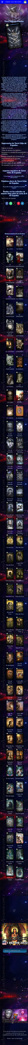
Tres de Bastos (10, 682)
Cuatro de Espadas (20, 451)
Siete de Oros (10, 596)
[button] (14, 35)
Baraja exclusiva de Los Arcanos (15, 234)
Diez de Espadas (19, 499)
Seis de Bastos (20, 698)
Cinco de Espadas (10, 467)
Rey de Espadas (19, 532)
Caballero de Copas (20, 862)
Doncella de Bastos (10, 747)
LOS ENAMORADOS (10, 298)
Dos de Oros (19, 547)
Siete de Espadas (10, 483)
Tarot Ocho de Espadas (9, 198)
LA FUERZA (19, 336)
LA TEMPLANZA (10, 368)
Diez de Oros (20, 614)
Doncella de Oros (10, 630)
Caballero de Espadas (20, 516)
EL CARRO (19, 299)
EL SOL (19, 402)
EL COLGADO (10, 351)
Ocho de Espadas (19, 483)
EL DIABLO (19, 369)
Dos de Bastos (20, 664)
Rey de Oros (19, 648)
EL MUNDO (19, 418)
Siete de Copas (9, 830)
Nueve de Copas (10, 846)
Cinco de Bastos (10, 698)
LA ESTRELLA (19, 386)
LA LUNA (10, 402)
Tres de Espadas (10, 451)
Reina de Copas (10, 879)
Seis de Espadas (19, 467)
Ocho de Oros (19, 596)
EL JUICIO (10, 418)
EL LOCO (10, 249)
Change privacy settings (14, 1041)
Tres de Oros (10, 565)
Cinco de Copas (10, 812)
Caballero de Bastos (20, 747)
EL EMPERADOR (10, 282)
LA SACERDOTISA (10, 265)
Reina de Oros (10, 647)
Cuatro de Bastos (20, 682)
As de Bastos (10, 665)
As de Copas (10, 778)
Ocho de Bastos (19, 714)
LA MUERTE (19, 351)
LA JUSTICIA (10, 316)
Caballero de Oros (20, 630)
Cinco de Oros (10, 581)
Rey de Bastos (20, 763)
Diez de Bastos (19, 730)
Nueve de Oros (10, 613)
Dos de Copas (19, 778)
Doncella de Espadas (10, 516)
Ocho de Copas (19, 830)
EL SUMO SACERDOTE (20, 282)
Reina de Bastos (10, 763)
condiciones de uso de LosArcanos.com (15, 1035)
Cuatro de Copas (20, 795)
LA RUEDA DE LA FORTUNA (10, 334)
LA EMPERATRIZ (19, 265)
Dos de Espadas (19, 435)
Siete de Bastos (9, 714)
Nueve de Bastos (10, 730)
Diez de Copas (19, 846)
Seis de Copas (19, 813)
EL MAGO (20, 249)
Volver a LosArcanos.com (12, 951)
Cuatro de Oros (20, 564)
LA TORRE (10, 387)
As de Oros (10, 547)
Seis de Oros (19, 581)
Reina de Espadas (10, 532)
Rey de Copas (19, 880)
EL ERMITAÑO (19, 315)
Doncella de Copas (10, 862)
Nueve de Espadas (10, 499)
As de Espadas (10, 435)
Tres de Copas (10, 796)
